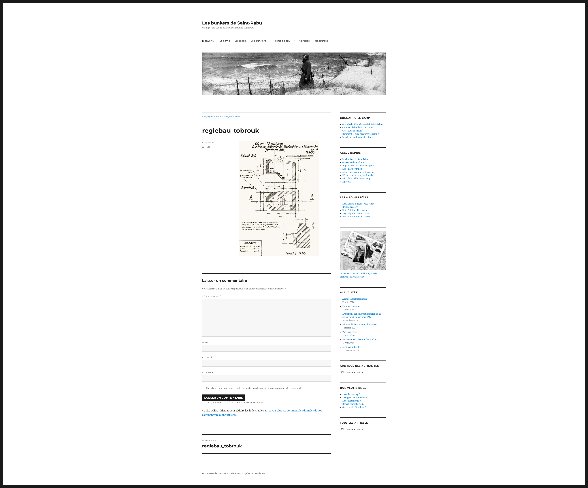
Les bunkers (258, 40)
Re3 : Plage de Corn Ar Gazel (355, 213)
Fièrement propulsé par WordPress (248, 473)
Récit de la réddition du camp (356, 178)
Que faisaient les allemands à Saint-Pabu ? (362, 124)
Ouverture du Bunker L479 (355, 162)
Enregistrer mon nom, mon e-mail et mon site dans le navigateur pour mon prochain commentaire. (254, 388)
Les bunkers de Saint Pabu (355, 159)
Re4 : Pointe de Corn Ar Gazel (356, 216)
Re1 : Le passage (350, 207)
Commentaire (211, 296)
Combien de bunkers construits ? (358, 127)
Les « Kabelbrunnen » (353, 169)
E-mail (207, 357)
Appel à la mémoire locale (354, 299)
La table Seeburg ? (351, 394)
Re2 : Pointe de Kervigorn (354, 210)
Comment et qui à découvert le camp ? (360, 134)
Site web (207, 372)
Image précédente (211, 116)
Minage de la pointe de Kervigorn (358, 172)
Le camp (225, 40)
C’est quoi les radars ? (352, 131)
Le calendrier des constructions (357, 137)
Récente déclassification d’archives (359, 324)
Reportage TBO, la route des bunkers (360, 339)
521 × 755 (206, 147)
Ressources (321, 40)
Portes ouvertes (350, 332)
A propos (304, 40)
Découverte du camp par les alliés (358, 175)
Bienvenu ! (208, 40)
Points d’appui (282, 40)
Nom (206, 342)
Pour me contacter (351, 306)
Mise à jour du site (351, 347)
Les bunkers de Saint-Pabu (232, 23)
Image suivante (232, 116)
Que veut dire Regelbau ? (354, 407)
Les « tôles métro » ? (352, 401)
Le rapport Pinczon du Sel (354, 397)
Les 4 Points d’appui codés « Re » (358, 204)
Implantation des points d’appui (358, 165)
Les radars (240, 40)
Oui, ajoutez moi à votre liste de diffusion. (235, 402)
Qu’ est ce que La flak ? (353, 404)
